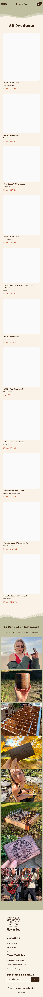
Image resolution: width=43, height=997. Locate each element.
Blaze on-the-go (11, 83)
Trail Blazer (7, 138)
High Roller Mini (8, 546)
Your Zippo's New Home (14, 184)
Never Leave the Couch (13, 491)
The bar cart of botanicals (15, 543)
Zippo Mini (6, 186)
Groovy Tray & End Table (11, 493)
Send (35, 979)
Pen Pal (5, 290)
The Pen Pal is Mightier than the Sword (18, 287)
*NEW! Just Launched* (13, 389)
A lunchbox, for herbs (13, 442)
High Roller (7, 598)
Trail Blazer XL (8, 239)
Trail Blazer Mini (8, 85)
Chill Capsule (7, 392)
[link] (21, 616)
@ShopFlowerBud (30, 632)
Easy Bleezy (7, 339)
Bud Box (6, 444)
